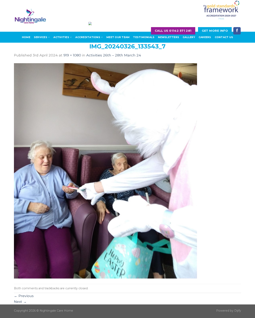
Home (26, 37)
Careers (205, 37)
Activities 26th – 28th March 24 (113, 55)
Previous (24, 296)
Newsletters (168, 37)
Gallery (189, 37)
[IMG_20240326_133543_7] (105, 170)
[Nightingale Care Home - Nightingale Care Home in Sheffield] (30, 15)
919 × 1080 (72, 55)
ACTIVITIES (61, 37)
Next (20, 301)
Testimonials (143, 37)
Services (40, 37)
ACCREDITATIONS (87, 37)
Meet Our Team (117, 37)
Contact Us (224, 37)
